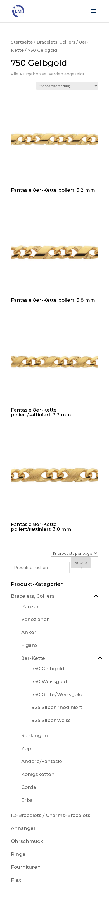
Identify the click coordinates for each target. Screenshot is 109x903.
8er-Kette (33, 658)
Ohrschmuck (27, 841)
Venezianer (35, 619)
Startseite (22, 42)
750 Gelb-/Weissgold (57, 694)
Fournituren (26, 867)
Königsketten (37, 774)
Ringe (18, 854)
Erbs (26, 800)
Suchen (81, 564)
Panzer (30, 606)
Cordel (29, 787)
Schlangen (34, 735)
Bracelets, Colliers (56, 42)
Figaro (29, 645)
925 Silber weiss (51, 720)
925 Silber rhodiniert (57, 707)
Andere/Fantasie (41, 761)
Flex (16, 880)
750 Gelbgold (48, 668)
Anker (28, 632)
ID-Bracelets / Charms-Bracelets (50, 815)
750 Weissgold (49, 681)
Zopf (27, 748)
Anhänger (23, 828)
